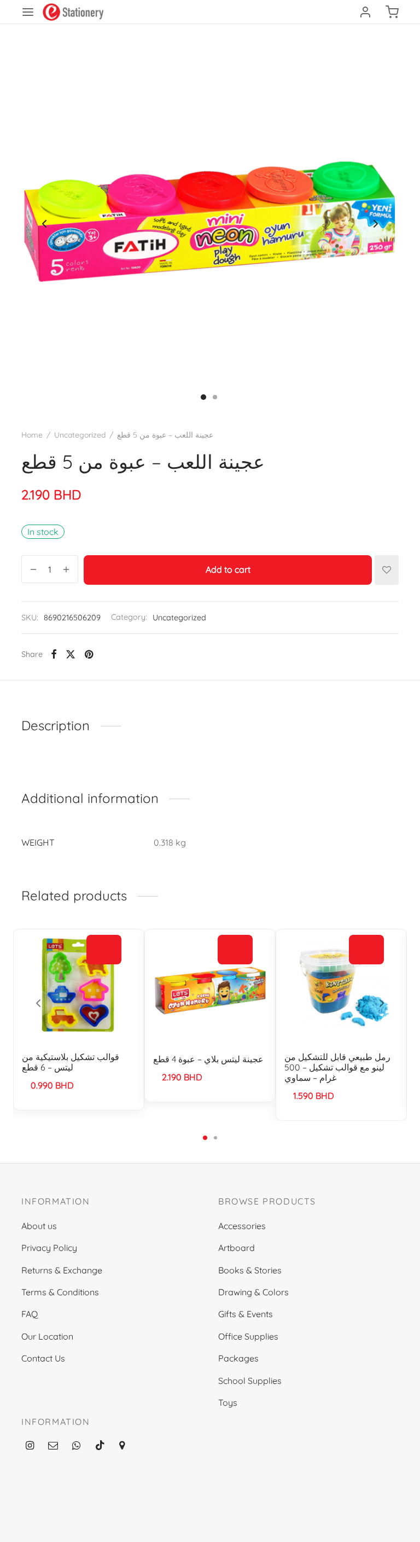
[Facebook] (53, 654)
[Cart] (392, 12)
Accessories (242, 1225)
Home (32, 435)
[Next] (382, 1003)
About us (39, 1225)
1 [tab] (205, 1138)
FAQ (29, 1313)
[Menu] (27, 12)
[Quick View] (104, 975)
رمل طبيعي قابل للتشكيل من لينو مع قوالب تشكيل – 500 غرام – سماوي (337, 1067)
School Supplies (250, 1380)
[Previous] (38, 1003)
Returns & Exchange (61, 1270)
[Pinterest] (88, 654)
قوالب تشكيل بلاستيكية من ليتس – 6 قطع (70, 1062)
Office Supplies (248, 1336)
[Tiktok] (100, 1446)
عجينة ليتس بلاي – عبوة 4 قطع (208, 1059)
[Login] (365, 12)
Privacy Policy (49, 1247)
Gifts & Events (245, 1313)
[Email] (53, 1446)
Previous (44, 224)
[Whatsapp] (76, 1446)
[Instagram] (29, 1446)
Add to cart (228, 570)
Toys (227, 1402)
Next (376, 224)
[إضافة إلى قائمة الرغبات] (387, 570)
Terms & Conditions (60, 1292)
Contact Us (43, 1358)
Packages (238, 1358)
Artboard (236, 1247)
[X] (70, 654)
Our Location (47, 1336)
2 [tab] (215, 1137)
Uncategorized (80, 435)
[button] (103, 950)
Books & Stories (250, 1270)
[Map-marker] (122, 1446)
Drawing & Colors (253, 1292)
